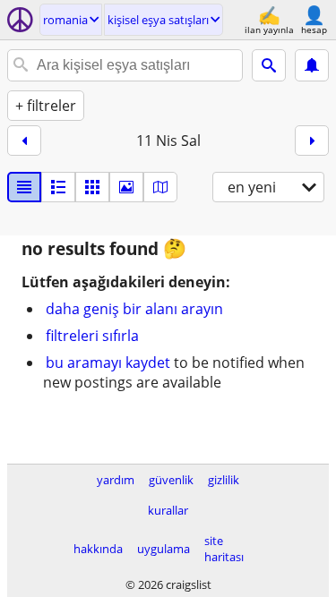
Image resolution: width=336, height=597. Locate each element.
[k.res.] (58, 187)
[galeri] (126, 187)
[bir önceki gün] (24, 140)
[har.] (160, 187)
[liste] (24, 187)
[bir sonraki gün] (312, 140)
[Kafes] (92, 187)
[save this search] (312, 65)
